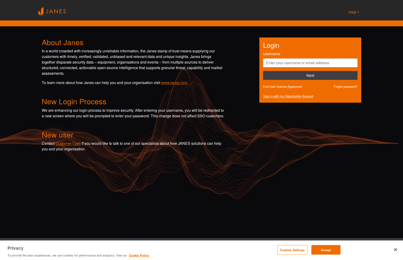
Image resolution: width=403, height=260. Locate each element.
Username (271, 53)
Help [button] (352, 12)
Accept (326, 249)
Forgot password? (346, 86)
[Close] (395, 249)
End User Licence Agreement (282, 86)
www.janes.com (174, 82)
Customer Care (68, 143)
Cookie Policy (139, 255)
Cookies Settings (292, 249)
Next (310, 75)
